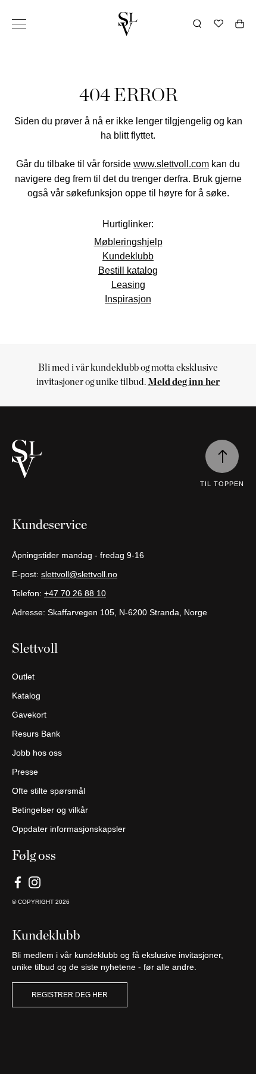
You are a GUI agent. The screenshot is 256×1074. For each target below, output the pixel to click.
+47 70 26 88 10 (75, 593)
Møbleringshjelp (128, 241)
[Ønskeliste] (218, 24)
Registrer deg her (70, 995)
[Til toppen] (222, 456)
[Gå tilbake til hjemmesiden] (128, 24)
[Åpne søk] (197, 24)
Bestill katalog (128, 270)
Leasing (128, 284)
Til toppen (222, 483)
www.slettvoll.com (171, 163)
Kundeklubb (128, 256)
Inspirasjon (128, 298)
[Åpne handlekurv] (239, 24)
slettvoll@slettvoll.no (79, 574)
